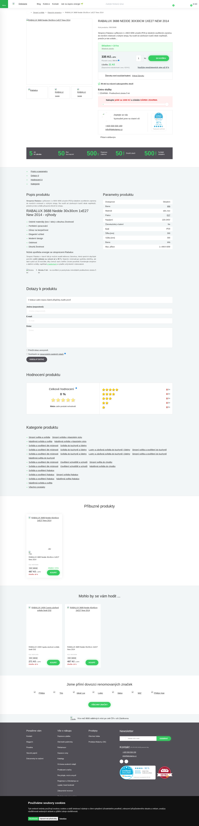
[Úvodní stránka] (28, 12)
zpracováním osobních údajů (51, 354)
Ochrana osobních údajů (66, 764)
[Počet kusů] (140, 58)
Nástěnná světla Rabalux (67, 479)
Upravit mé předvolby (48, 819)
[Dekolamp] (22, 4)
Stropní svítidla (38, 12)
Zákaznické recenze (65, 791)
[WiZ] (138, 694)
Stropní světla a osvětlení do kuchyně (149, 450)
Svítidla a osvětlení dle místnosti (43, 445)
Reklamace (61, 747)
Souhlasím (33, 819)
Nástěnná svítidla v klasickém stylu (70, 441)
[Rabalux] (37, 92)
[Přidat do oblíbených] (44, 516)
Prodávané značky (64, 770)
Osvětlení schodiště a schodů (73, 462)
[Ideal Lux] (80, 694)
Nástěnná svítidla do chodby (102, 466)
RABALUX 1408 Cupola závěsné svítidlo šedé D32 (44, 648)
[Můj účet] (180, 4)
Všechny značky (99, 705)
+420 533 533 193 (113, 126)
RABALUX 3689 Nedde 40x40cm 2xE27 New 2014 (44, 558)
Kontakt (55, 4)
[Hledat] (156, 4)
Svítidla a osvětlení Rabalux (41, 470)
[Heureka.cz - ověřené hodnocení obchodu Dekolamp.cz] (158, 122)
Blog (39, 4)
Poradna (29, 747)
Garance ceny (62, 753)
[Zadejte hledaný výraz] (131, 4)
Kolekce (46, 4)
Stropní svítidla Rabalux (67, 474)
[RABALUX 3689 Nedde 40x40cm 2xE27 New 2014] (82, 625)
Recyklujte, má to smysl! (66, 775)
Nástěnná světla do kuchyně (42, 458)
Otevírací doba (94, 736)
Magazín (29, 742)
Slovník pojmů (31, 753)
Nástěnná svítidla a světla (40, 441)
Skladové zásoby (108, 48)
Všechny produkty (37, 487)
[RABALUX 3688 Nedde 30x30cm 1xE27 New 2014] (59, 52)
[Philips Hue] (158, 694)
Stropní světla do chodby (100, 462)
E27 (168, 215)
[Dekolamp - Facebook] (121, 761)
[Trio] (60, 694)
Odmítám (62, 819)
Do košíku (161, 58)
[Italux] (119, 694)
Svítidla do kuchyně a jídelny (73, 445)
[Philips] (40, 694)
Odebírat (164, 738)
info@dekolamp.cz (114, 129)
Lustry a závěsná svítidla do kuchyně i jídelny (109, 450)
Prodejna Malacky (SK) (97, 742)
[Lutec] (99, 694)
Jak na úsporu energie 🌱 (72, 4)
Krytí (107, 229)
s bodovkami (52, 264)
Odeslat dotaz (36, 359)
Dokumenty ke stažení (34, 759)
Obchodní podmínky (65, 742)
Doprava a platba (63, 736)
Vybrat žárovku (138, 76)
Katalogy (60, 759)
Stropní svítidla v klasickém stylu (67, 437)
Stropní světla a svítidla (39, 437)
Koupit (53, 573)
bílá (168, 206)
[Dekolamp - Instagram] (126, 761)
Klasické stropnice (54, 12)
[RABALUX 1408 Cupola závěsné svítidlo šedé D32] (44, 625)
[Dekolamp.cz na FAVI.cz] (165, 778)
